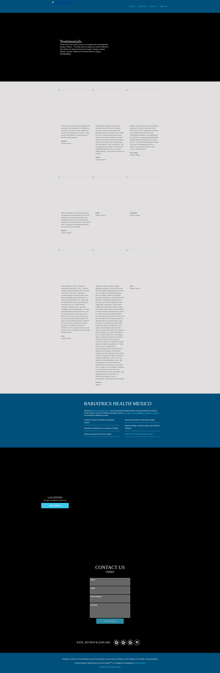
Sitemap (102, 667)
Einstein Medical (139, 663)
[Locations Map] (165, 502)
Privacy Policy (111, 667)
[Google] (116, 642)
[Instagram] (137, 642)
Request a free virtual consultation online (139, 434)
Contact (153, 6)
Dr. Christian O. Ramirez (150, 413)
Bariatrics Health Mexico (101, 411)
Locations (142, 6)
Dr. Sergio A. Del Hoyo (131, 413)
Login (119, 667)
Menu (162, 6)
